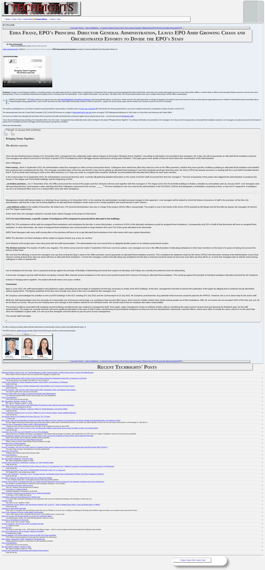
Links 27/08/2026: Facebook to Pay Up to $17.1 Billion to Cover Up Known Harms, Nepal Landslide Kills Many (39, 413)
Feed (58, 19)
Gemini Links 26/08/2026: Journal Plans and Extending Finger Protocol (25, 550)
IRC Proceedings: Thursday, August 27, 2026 (16, 401)
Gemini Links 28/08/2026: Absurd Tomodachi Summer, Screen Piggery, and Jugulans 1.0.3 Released (35, 382)
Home (8, 19)
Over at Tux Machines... (9, 397)
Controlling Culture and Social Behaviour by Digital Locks (21, 497)
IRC (19, 19)
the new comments (88, 109)
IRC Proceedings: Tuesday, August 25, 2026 (16, 547)
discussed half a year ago (82, 112)
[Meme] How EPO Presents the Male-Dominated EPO (162, 28)
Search (53, 19)
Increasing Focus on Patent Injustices (14, 443)
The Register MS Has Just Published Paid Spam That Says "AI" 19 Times (26, 416)
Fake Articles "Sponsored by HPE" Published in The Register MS (23, 539)
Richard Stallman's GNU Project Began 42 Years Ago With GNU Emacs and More (29, 535)
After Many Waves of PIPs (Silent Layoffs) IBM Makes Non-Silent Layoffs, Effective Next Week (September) (38, 405)
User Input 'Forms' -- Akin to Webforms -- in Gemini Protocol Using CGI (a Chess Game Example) (106, 28)
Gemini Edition (28, 19)
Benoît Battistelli (67, 99)
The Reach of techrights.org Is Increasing (15, 520)
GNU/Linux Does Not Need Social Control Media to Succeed (22, 439)
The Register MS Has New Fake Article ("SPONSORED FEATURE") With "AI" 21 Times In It (33, 470)
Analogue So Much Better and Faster (14, 508)
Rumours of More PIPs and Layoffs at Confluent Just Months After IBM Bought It (29, 393)
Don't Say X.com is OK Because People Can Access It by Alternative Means (27, 516)
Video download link (10, 49)
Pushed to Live (6, 527)
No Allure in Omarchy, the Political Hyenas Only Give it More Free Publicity (27, 478)
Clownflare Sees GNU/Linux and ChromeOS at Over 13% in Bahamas (25, 432)
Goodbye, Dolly (7, 501)
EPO (32, 99)
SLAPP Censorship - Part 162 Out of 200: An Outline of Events (22, 524)
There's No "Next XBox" (10, 451)
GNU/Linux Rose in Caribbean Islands (14, 489)
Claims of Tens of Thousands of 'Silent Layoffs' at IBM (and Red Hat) (25, 424)
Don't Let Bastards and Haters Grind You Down (17, 485)
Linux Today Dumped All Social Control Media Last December (22, 512)
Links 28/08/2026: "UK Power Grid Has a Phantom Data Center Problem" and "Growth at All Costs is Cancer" (38, 386)
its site (24, 331)
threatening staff (127, 116)
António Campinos (83, 99)
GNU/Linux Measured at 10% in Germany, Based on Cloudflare (23, 531)
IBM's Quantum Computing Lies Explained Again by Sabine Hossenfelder (26, 493)
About (14, 19)
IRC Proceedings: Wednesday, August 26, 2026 (17, 459)
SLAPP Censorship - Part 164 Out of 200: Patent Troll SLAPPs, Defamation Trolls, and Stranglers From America (39, 390)
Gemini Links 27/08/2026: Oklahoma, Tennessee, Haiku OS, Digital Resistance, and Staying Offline (34, 409)
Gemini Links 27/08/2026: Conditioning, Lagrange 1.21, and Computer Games (27, 462)
